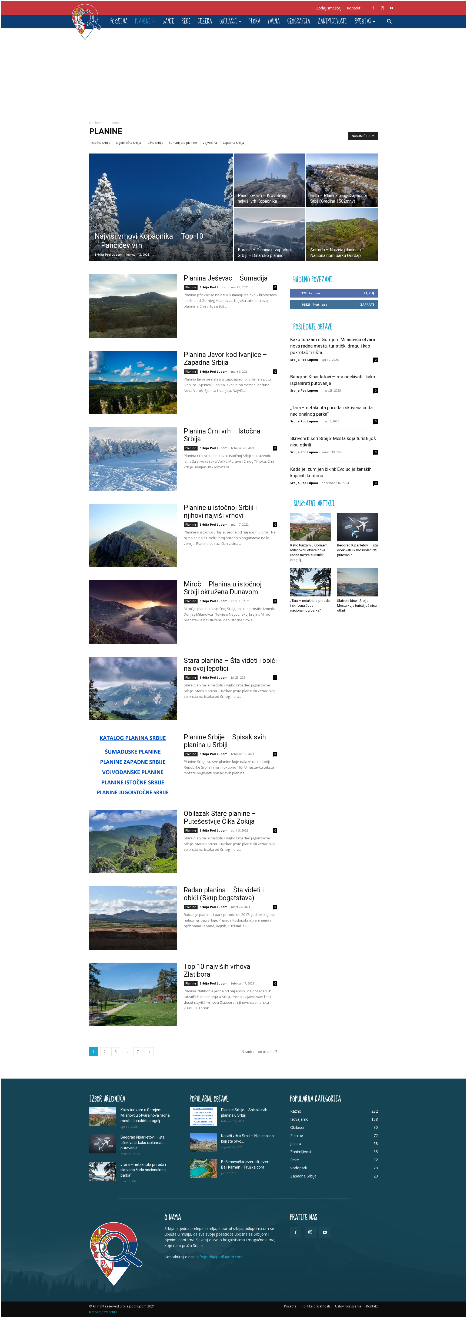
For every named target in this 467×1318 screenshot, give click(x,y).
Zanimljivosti (332, 21)
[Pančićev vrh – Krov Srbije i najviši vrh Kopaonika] (269, 180)
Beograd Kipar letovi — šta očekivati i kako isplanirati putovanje (357, 550)
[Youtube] (392, 8)
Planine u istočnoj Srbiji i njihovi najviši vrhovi (220, 511)
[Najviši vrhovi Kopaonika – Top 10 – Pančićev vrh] (161, 208)
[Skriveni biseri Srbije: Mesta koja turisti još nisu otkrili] (357, 582)
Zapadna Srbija (233, 143)
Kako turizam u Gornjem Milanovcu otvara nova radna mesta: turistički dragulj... (145, 1115)
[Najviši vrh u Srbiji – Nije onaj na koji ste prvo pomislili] (203, 1142)
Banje (168, 21)
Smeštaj (363, 21)
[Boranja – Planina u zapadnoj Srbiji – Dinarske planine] (269, 234)
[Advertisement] (233, 69)
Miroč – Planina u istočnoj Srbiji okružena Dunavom (223, 588)
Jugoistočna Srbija (128, 143)
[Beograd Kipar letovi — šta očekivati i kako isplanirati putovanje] (357, 527)
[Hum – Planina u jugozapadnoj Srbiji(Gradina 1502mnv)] (342, 180)
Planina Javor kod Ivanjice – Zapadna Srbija (225, 358)
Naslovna (96, 123)
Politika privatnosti (316, 1306)
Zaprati (367, 304)
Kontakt (354, 8)
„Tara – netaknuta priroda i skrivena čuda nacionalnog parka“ (310, 605)
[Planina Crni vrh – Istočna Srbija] (133, 459)
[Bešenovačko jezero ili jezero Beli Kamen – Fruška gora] (203, 1168)
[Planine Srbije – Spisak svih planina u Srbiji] (133, 765)
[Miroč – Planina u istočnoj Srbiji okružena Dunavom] (133, 612)
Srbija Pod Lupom (108, 254)
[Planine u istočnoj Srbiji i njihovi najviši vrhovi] (133, 535)
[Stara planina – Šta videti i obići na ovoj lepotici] (133, 688)
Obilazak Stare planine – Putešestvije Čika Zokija (220, 817)
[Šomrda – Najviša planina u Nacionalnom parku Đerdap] (342, 234)
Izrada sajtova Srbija (103, 1312)
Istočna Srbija (100, 143)
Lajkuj (369, 293)
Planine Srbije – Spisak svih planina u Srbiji (225, 741)
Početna (119, 21)
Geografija (298, 21)
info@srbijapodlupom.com (219, 1256)
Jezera (205, 21)
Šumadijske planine (183, 143)
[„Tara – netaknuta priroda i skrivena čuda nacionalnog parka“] (310, 582)
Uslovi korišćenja (348, 1306)
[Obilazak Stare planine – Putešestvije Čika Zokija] (133, 841)
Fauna (274, 21)
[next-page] (149, 1051)
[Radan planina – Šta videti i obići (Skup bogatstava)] (133, 918)
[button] (389, 22)
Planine (143, 21)
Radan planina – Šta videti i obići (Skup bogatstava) (224, 894)
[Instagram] (382, 8)
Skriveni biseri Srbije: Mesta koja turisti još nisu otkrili (357, 605)
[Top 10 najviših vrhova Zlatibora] (133, 994)
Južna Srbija (155, 143)
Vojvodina (210, 143)
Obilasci (228, 21)
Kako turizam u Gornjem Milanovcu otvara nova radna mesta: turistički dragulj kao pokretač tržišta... (332, 346)
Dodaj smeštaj (328, 8)
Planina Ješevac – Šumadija (226, 278)
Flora (254, 21)
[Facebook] (373, 8)
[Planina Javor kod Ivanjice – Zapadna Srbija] (133, 382)
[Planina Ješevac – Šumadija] (133, 306)
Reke (186, 21)
